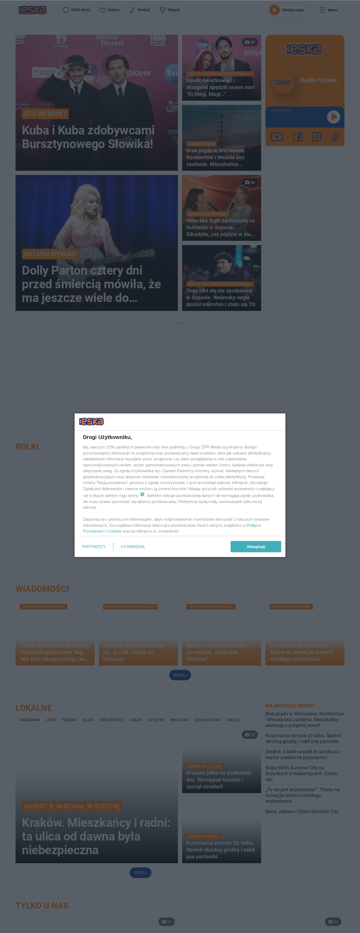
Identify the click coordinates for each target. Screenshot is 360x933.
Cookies (114, 531)
